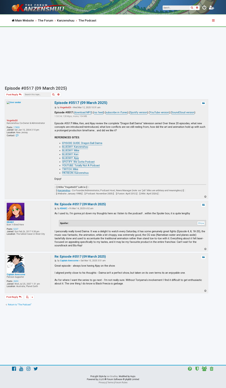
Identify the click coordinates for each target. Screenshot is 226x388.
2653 (15, 281)
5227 (15, 229)
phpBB (102, 379)
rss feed (98, 112)
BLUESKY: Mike (70, 150)
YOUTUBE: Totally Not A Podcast (81, 165)
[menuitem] (204, 8)
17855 (16, 127)
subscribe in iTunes (116, 112)
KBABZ (10, 222)
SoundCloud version (182, 112)
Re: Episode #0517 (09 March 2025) (80, 204)
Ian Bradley (112, 376)
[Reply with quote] (203, 103)
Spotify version (138, 112)
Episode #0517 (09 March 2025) (36, 88)
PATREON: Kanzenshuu (75, 172)
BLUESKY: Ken (70, 154)
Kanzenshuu (64, 190)
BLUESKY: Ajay (70, 158)
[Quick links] (214, 20)
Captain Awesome (16, 274)
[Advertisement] (113, 53)
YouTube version (159, 112)
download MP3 (82, 112)
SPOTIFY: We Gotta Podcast (78, 161)
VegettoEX (12, 120)
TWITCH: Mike (70, 169)
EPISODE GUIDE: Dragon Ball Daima (82, 143)
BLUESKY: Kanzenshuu (75, 146)
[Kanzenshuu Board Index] (40, 7)
